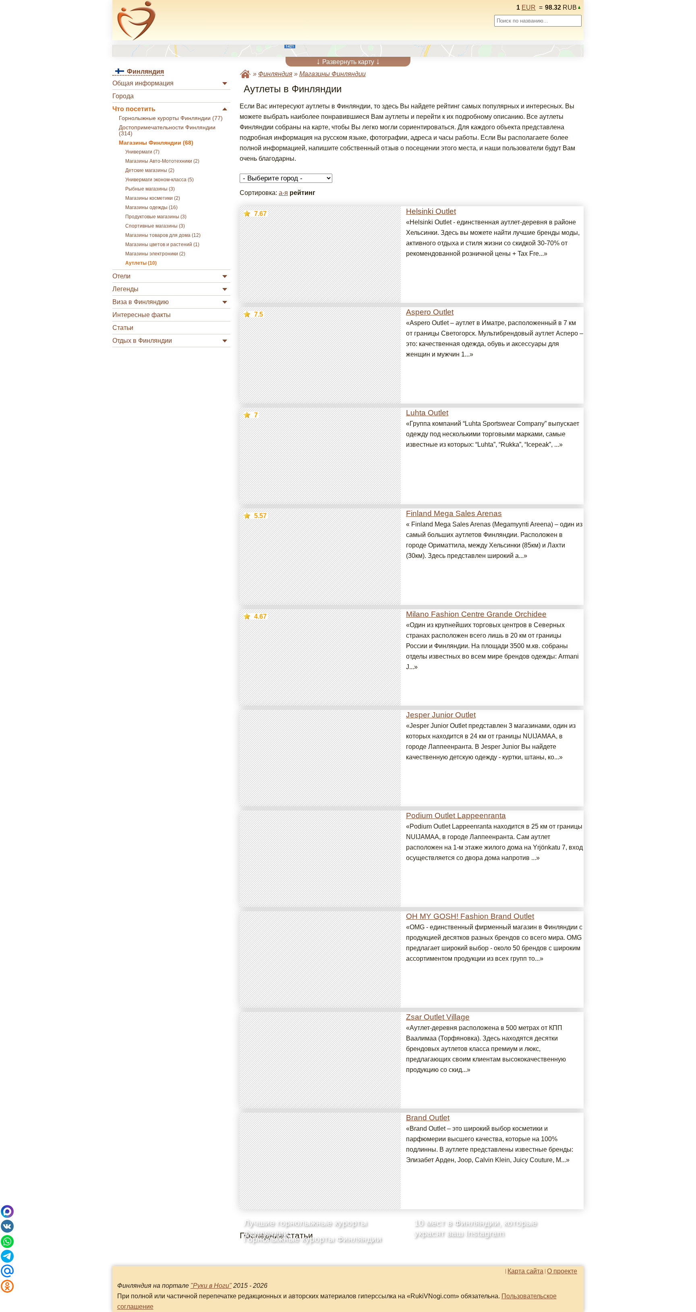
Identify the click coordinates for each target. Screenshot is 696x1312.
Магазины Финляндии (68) (156, 143)
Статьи (122, 328)
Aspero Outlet (430, 312)
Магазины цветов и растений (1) (162, 244)
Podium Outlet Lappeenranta (456, 815)
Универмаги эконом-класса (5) (159, 179)
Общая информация (143, 83)
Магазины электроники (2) (155, 253)
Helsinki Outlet (431, 211)
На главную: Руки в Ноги (245, 74)
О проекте (562, 1271)
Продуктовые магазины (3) (155, 216)
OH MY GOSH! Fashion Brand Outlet (470, 916)
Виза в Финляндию (140, 302)
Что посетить (133, 109)
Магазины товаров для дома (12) (163, 235)
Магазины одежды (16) (151, 207)
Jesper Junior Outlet (441, 715)
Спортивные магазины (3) (155, 226)
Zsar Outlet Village (438, 1017)
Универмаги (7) (142, 151)
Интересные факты (141, 315)
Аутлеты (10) (141, 263)
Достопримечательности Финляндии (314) (167, 130)
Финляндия (275, 73)
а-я (283, 192)
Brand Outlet (428, 1117)
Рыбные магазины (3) (150, 189)
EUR (529, 7)
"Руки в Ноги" (211, 1285)
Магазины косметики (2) (152, 198)
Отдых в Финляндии (142, 341)
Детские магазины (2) (149, 170)
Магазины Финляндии (332, 73)
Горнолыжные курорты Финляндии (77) (171, 118)
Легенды (125, 289)
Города (123, 96)
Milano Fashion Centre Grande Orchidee (476, 614)
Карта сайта (525, 1271)
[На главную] (136, 20)
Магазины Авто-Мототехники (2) (162, 161)
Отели (121, 276)
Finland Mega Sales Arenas (454, 513)
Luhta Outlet (427, 412)
